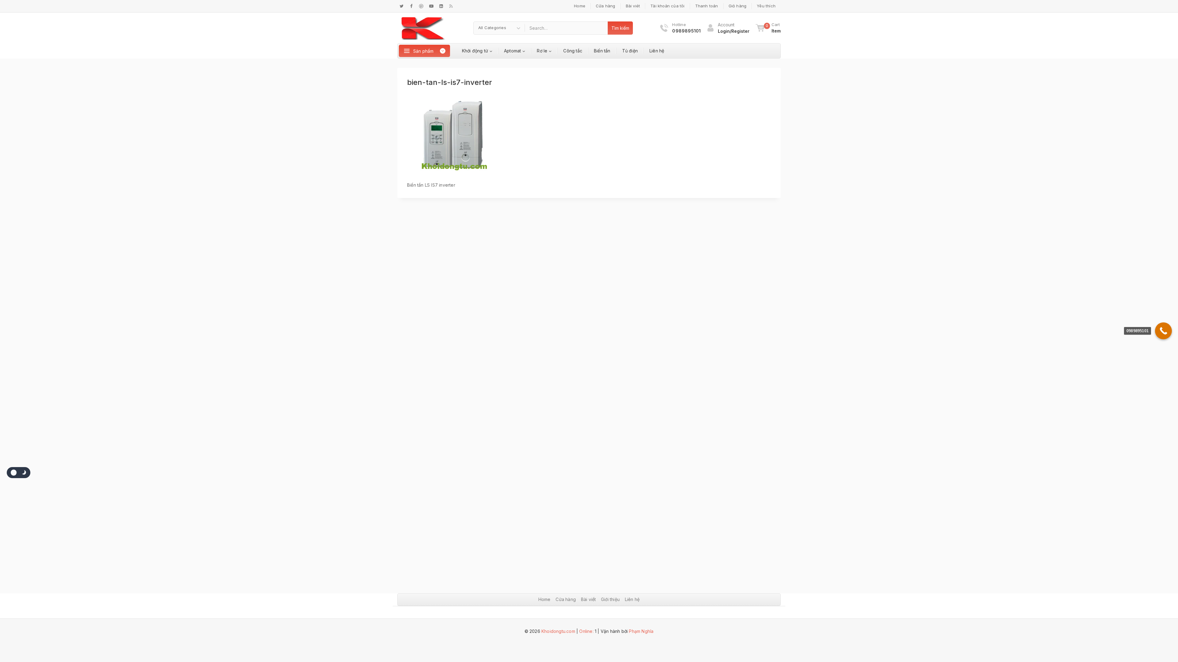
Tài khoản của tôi (667, 5)
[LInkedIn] (441, 6)
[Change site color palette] (18, 472)
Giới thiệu (610, 599)
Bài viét (633, 5)
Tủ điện (630, 50)
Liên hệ (656, 50)
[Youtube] (431, 6)
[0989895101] (1163, 330)
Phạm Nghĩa (641, 631)
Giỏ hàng (738, 5)
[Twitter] (401, 6)
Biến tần (602, 50)
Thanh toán (706, 5)
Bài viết (588, 599)
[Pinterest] (421, 6)
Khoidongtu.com (558, 631)
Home (579, 5)
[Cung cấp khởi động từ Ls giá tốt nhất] (423, 28)
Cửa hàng (605, 5)
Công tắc (572, 50)
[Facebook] (411, 6)
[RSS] (451, 6)
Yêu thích (766, 5)
